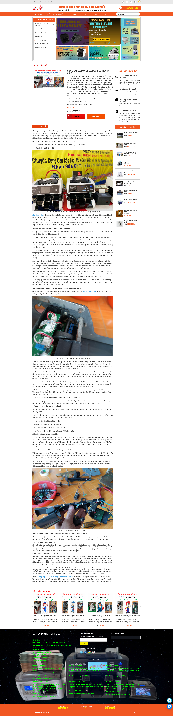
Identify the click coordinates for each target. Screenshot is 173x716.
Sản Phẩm (72, 14)
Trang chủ (39, 14)
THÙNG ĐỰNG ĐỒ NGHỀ (41, 44)
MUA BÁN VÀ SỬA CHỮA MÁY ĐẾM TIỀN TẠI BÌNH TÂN (73, 616)
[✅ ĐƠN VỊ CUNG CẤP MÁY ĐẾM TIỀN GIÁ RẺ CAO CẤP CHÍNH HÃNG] (38, 8)
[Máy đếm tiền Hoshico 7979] (119, 163)
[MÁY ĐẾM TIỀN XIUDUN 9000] (119, 213)
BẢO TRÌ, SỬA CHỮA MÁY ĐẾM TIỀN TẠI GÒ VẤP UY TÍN (100, 616)
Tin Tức (94, 14)
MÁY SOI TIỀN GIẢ (40, 29)
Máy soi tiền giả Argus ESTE (131, 200)
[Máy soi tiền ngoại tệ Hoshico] (119, 192)
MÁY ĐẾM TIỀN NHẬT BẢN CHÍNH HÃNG (41, 24)
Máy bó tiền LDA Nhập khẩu (130, 221)
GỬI (84, 643)
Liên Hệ (106, 14)
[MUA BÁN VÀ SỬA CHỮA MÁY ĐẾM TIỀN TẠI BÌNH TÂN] (72, 603)
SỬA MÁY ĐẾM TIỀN (40, 33)
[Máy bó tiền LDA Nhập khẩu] (119, 223)
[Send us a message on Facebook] (169, 706)
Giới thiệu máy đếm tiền (55, 14)
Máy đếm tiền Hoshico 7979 (130, 161)
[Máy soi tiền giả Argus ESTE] (119, 202)
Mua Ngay (96, 116)
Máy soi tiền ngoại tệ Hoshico (130, 191)
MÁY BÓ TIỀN (38, 36)
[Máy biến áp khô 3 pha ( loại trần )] (119, 183)
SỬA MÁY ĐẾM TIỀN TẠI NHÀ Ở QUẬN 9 (128, 615)
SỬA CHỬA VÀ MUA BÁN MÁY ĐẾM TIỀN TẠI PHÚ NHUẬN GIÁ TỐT (45, 616)
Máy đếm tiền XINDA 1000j (130, 144)
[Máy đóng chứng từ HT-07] (119, 174)
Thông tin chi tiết (40, 126)
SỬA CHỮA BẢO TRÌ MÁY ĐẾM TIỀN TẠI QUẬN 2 (130, 153)
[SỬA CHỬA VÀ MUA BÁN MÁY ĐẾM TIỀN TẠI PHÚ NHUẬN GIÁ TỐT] (45, 603)
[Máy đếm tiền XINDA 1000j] (119, 145)
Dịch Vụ (83, 14)
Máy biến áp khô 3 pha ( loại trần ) (131, 182)
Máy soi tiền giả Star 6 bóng (131, 133)
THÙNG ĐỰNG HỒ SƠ (40, 40)
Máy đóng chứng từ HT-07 (131, 171)
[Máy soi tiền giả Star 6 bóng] (119, 135)
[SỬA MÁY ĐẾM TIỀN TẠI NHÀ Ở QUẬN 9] (127, 603)
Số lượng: (70, 111)
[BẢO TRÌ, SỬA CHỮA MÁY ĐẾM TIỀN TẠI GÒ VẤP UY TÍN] (100, 603)
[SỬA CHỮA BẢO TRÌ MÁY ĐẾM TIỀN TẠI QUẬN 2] (119, 154)
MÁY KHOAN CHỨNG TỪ (41, 47)
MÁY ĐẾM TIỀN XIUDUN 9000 (130, 211)
